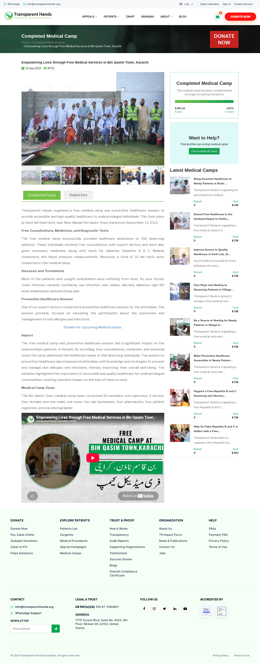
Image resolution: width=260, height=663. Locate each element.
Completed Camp (42, 195)
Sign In (227, 4)
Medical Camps (70, 553)
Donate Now (240, 16)
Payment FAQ (218, 534)
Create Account (243, 4)
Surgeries (66, 534)
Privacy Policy (219, 541)
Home (25, 42)
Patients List (68, 528)
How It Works (119, 528)
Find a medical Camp (204, 151)
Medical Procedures (74, 541)
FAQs (212, 528)
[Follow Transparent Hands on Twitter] (164, 609)
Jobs (162, 553)
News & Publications (173, 541)
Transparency (119, 534)
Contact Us (167, 547)
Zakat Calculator (209, 4)
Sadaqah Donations (23, 541)
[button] (32, 128)
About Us (165, 528)
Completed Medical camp (48, 42)
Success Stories (121, 559)
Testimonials (118, 553)
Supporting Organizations (127, 547)
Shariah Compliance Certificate (123, 573)
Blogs (113, 565)
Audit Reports (119, 541)
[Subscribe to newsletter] (55, 629)
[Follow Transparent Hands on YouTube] (185, 609)
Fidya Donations (21, 553)
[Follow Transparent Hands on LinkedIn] (175, 609)
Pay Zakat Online (22, 534)
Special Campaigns (73, 547)
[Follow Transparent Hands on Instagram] (154, 609)
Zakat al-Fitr (19, 547)
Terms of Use (218, 547)
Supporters (78, 195)
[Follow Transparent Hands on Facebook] (144, 609)
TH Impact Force (170, 534)
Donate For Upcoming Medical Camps (93, 327)
